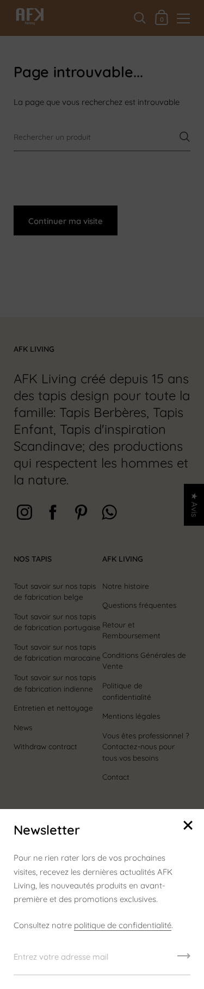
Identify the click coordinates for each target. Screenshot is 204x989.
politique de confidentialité (122, 925)
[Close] (187, 826)
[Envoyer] (183, 959)
